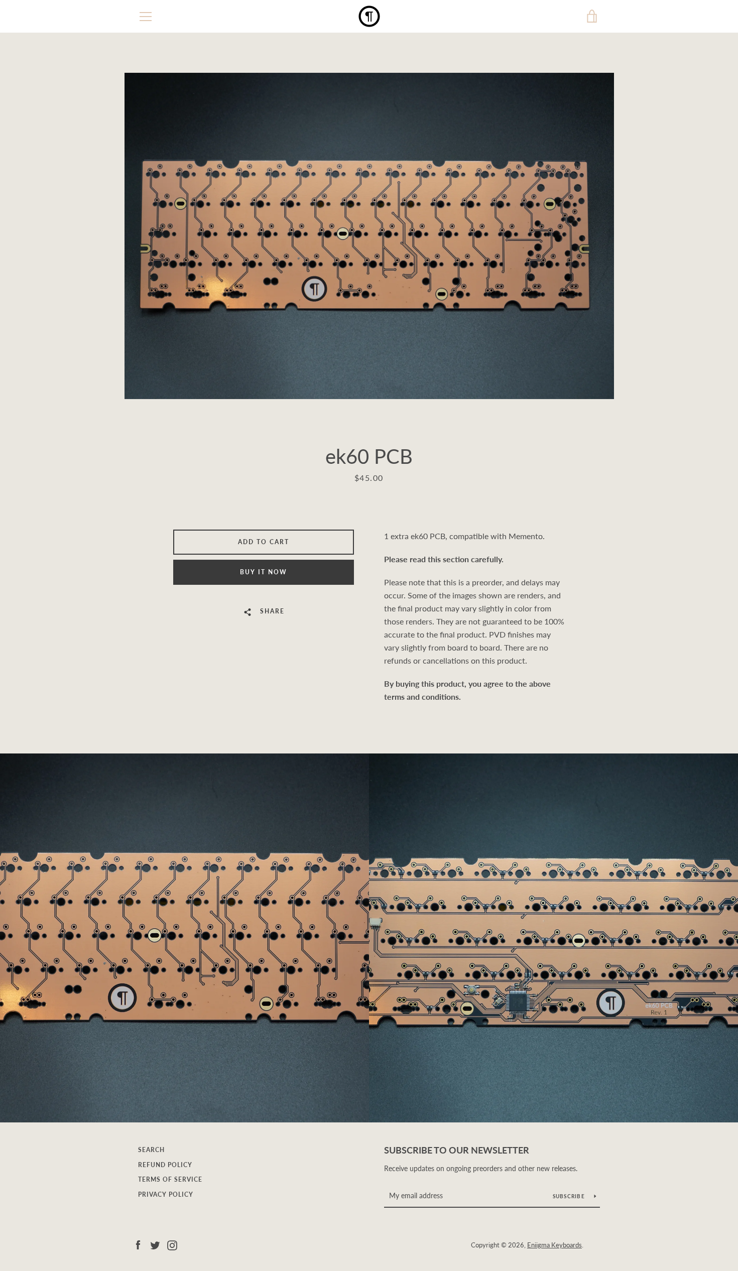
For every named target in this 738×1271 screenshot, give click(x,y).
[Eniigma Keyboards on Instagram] (172, 1244)
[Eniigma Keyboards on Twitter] (155, 1244)
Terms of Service (170, 1179)
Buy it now (263, 572)
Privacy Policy (165, 1194)
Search (151, 1150)
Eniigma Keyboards (554, 1245)
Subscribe (570, 1196)
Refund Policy (165, 1165)
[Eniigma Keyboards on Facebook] (138, 1244)
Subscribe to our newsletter (456, 1150)
